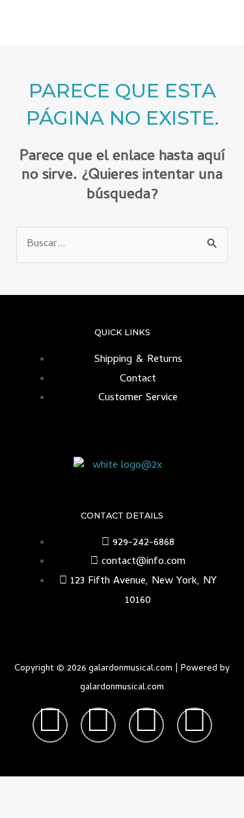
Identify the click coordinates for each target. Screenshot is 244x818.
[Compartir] (120, 787)
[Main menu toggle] (217, 23)
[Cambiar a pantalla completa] (71, 787)
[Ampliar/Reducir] (23, 787)
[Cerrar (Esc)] (169, 787)
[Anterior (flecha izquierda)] (23, 808)
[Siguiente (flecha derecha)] (71, 808)
